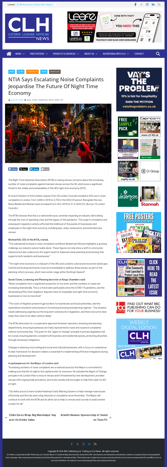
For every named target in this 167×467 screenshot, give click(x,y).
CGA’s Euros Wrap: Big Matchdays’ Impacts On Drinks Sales (32, 417)
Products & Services (64, 53)
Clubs (20, 72)
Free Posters (37, 53)
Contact (139, 53)
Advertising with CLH (114, 53)
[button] (23, 53)
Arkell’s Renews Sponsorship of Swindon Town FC (84, 417)
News (18, 53)
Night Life (54, 72)
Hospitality (32, 72)
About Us (89, 53)
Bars (12, 72)
